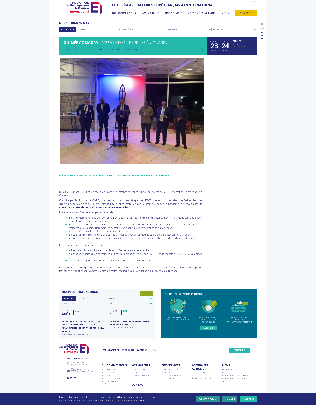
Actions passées (198, 376)
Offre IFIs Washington (171, 375)
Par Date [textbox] (82, 29)
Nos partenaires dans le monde (112, 382)
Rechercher (67, 29)
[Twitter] (262, 35)
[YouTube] (262, 38)
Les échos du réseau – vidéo (234, 378)
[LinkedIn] (262, 32)
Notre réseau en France (112, 378)
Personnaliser (207, 398)
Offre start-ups (168, 378)
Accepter (248, 398)
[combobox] (98, 29)
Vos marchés (150, 13)
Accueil (66, 49)
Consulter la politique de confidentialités (124, 400)
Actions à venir (198, 373)
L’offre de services (170, 369)
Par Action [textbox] (218, 29)
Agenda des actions (201, 13)
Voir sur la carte (240, 46)
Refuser (230, 398)
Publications (227, 369)
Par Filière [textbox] (173, 29)
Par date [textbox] (81, 298)
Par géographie (138, 369)
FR (254, 2)
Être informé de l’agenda (203, 379)
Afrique (91, 49)
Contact (246, 13)
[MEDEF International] (83, 8)
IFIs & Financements (140, 375)
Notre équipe (107, 375)
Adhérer (208, 328)
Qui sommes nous (124, 13)
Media (225, 13)
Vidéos (225, 381)
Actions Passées (78, 49)
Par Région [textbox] (128, 29)
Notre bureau (107, 372)
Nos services (173, 13)
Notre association (109, 369)
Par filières (136, 372)
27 (66, 313)
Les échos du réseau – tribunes (236, 375)
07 (113, 313)
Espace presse (228, 372)
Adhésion (166, 372)
